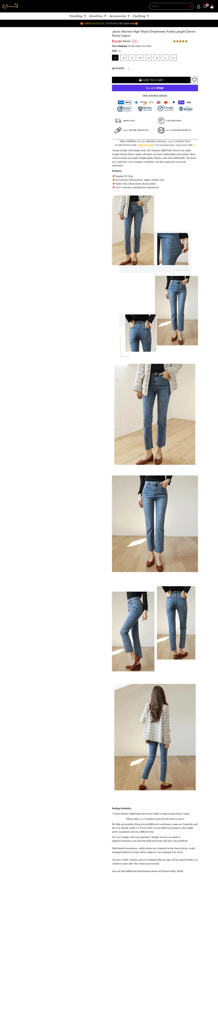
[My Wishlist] (205, 7)
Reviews (26, 933)
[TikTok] (121, 944)
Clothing (139, 16)
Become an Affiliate (76, 933)
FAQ (68, 925)
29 (148, 57)
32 (173, 57)
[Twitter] (121, 938)
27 (132, 57)
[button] (180, 41)
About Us (71, 922)
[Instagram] (113, 944)
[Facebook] (113, 938)
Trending (75, 16)
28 (140, 57)
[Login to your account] (198, 7)
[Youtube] (138, 938)
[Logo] (10, 6)
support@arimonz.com (124, 840)
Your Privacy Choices (33, 944)
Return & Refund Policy (34, 925)
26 (123, 57)
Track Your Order (31, 914)
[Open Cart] (212, 7)
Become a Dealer (75, 929)
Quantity (118, 68)
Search (25, 937)
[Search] (190, 6)
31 (165, 57)
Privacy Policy (29, 922)
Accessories (117, 16)
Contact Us (28, 941)
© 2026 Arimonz (29, 1002)
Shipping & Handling (33, 929)
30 (157, 57)
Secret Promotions (76, 918)
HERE (180, 871)
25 (115, 57)
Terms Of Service (31, 918)
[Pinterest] (129, 938)
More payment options (155, 95)
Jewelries (96, 16)
